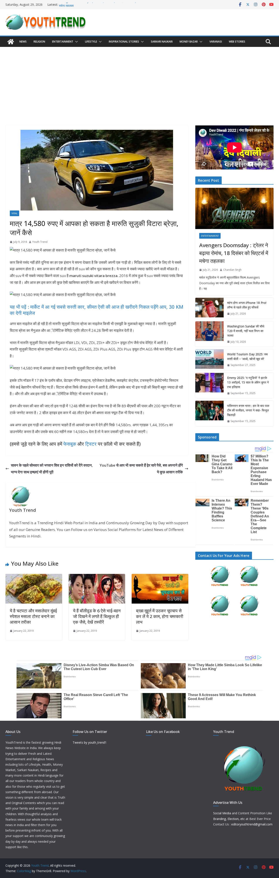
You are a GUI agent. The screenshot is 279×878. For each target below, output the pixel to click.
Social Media (222, 813)
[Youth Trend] (10, 41)
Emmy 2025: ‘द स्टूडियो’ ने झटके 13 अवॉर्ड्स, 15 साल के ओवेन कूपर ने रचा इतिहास (248, 382)
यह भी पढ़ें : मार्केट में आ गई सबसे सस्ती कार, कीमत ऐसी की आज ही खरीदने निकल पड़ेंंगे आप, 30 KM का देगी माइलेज (96, 309)
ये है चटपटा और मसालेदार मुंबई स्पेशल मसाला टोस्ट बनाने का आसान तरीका (33, 616)
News (23, 41)
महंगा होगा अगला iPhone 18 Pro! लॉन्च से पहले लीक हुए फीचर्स (246, 305)
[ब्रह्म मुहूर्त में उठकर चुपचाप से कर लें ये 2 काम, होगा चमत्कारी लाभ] (160, 577)
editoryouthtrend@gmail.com (251, 824)
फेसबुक (69, 443)
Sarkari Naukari (162, 41)
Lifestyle (91, 41)
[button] (75, 41)
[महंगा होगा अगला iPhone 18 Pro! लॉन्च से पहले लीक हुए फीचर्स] (209, 308)
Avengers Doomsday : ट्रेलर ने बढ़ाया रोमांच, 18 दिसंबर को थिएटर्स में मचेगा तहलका (233, 252)
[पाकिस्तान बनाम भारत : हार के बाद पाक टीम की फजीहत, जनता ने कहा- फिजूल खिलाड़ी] (209, 413)
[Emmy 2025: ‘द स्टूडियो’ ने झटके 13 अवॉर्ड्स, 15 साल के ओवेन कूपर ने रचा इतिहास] (209, 385)
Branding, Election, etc (229, 819)
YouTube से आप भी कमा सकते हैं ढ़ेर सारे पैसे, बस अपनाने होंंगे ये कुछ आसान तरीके (141, 468)
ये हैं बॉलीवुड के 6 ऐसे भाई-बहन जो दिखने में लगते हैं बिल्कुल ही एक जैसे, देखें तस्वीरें (97, 616)
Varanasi (215, 41)
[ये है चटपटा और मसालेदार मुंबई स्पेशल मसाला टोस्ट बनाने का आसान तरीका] (33, 577)
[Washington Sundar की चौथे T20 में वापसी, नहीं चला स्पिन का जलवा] (209, 334)
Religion (39, 41)
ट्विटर (91, 443)
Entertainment (62, 41)
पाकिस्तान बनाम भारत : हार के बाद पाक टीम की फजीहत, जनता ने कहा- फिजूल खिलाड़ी (248, 410)
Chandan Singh (232, 270)
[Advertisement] (139, 79)
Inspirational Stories (124, 41)
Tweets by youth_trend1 (90, 742)
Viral (14, 213)
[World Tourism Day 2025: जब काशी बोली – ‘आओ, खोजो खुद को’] (209, 359)
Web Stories (237, 41)
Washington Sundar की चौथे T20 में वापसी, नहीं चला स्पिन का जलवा (245, 330)
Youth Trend (40, 242)
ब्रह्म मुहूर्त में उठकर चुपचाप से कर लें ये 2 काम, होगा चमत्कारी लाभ (159, 616)
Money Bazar (189, 41)
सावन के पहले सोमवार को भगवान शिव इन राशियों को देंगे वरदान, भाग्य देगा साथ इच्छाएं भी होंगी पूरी (52, 468)
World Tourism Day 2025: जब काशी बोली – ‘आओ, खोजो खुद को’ (247, 356)
